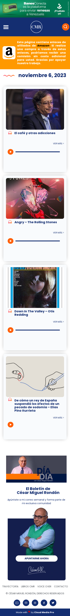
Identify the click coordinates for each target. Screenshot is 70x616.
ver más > (58, 143)
